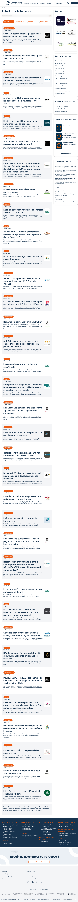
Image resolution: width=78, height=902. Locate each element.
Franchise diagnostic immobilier (30, 837)
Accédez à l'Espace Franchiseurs (39, 862)
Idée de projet (58, 81)
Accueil (3, 7)
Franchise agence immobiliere (30, 835)
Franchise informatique (47, 825)
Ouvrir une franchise (63, 56)
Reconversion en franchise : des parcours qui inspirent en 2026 (65, 198)
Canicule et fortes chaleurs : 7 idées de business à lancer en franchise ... (65, 175)
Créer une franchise (59, 65)
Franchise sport (45, 826)
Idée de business (31, 871)
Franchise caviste (26, 829)
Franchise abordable (31, 878)
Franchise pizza (7, 826)
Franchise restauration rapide (10, 825)
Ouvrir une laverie (59, 86)
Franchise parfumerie (65, 842)
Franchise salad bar (8, 836)
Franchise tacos (7, 833)
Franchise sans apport (60, 71)
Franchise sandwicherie (9, 831)
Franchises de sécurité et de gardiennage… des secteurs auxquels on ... (65, 194)
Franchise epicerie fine (28, 826)
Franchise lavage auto (65, 826)
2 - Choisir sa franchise (60, 108)
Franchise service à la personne (67, 833)
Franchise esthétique (64, 844)
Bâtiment (30, 21)
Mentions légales (56, 899)
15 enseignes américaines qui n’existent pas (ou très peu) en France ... (65, 171)
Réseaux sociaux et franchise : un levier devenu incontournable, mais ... (65, 178)
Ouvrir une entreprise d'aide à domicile (64, 91)
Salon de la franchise (7, 875)
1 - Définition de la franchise (61, 106)
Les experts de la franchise (65, 119)
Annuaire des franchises (60, 63)
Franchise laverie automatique (48, 828)
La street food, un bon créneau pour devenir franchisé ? (65, 186)
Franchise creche (63, 835)
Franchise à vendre (59, 68)
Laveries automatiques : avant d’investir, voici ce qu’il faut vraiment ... (65, 167)
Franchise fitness (63, 841)
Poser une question (66, 153)
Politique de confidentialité (43, 899)
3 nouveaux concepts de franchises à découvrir (63, 190)
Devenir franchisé (59, 60)
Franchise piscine (7, 843)
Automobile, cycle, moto (21, 21)
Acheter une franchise (60, 93)
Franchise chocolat (27, 828)
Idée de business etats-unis (61, 83)
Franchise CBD (44, 831)
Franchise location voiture (66, 825)
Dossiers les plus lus (63, 161)
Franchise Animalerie (46, 833)
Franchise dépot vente (46, 829)
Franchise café (7, 829)
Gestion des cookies (67, 899)
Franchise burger (7, 828)
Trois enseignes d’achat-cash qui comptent (65, 201)
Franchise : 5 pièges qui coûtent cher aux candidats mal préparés (65, 182)
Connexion (74, 3)
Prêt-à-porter (44, 841)
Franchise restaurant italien (10, 837)
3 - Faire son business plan (61, 111)
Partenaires (4, 871)
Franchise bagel (7, 834)
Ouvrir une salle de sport (60, 88)
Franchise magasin (59, 76)
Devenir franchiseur (6, 878)
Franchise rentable (59, 73)
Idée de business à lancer (61, 78)
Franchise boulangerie (28, 825)
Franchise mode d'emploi (65, 101)
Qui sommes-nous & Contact (29, 899)
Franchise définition (6, 873)
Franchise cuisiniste (46, 834)
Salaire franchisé (30, 876)
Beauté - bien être (45, 21)
